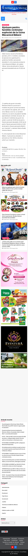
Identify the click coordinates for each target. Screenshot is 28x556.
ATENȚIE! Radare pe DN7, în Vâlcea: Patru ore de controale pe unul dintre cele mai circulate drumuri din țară (13, 470)
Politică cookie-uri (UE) (8, 510)
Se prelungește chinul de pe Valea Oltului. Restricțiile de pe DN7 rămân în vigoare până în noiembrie (13, 425)
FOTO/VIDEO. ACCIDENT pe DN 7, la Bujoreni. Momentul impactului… (13, 443)
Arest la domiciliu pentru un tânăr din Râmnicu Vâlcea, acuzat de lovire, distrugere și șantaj (14, 460)
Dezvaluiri (4, 490)
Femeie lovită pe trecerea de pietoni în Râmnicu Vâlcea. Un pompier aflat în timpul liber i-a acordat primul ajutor (13, 432)
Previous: (14, 149)
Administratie (5, 24)
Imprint (4, 513)
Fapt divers (5, 496)
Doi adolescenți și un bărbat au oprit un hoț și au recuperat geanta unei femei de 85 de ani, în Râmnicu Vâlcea (13, 449)
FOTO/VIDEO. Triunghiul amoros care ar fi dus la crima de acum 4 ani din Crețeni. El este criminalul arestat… (14, 455)
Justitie (4, 501)
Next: (13, 156)
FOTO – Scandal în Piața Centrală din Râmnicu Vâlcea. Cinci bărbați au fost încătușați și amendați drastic (14, 476)
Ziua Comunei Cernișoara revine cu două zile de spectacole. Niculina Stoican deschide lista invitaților (13, 216)
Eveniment (5, 493)
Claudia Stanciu (6, 192)
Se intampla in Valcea (7, 37)
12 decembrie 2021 (17, 37)
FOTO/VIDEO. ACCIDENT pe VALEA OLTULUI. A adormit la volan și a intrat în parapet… (13, 465)
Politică (4, 507)
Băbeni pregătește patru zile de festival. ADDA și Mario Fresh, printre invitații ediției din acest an (13, 189)
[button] (2, 18)
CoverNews (23, 551)
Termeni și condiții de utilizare (10, 504)
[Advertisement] (14, 87)
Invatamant (5, 499)
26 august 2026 (14, 192)
